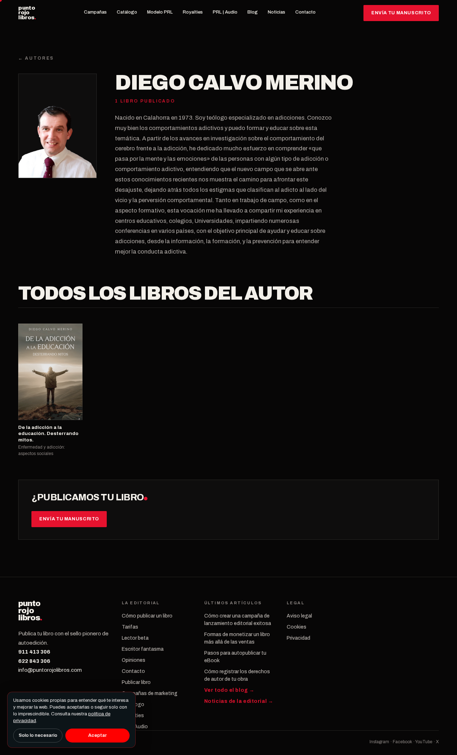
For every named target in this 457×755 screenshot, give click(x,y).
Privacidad (298, 638)
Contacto (305, 12)
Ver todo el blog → (229, 690)
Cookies (296, 627)
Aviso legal (299, 616)
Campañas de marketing (149, 693)
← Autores (36, 58)
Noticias (276, 12)
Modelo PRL (160, 12)
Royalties (193, 12)
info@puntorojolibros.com (50, 670)
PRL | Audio (225, 12)
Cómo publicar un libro (147, 616)
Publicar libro (136, 682)
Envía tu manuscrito (401, 12)
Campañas (95, 12)
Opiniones (133, 660)
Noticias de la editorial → (238, 701)
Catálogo (127, 12)
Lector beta (135, 638)
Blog (252, 12)
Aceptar (97, 735)
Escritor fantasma (143, 649)
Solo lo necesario (38, 735)
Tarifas (130, 627)
